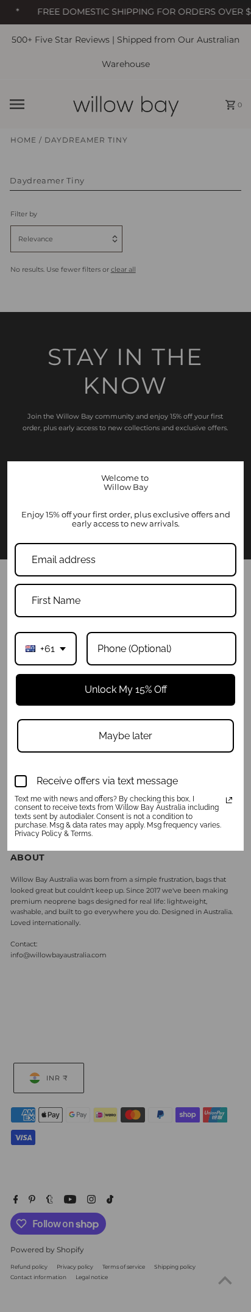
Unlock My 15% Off (126, 689)
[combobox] (46, 648)
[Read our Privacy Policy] (229, 800)
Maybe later (125, 736)
